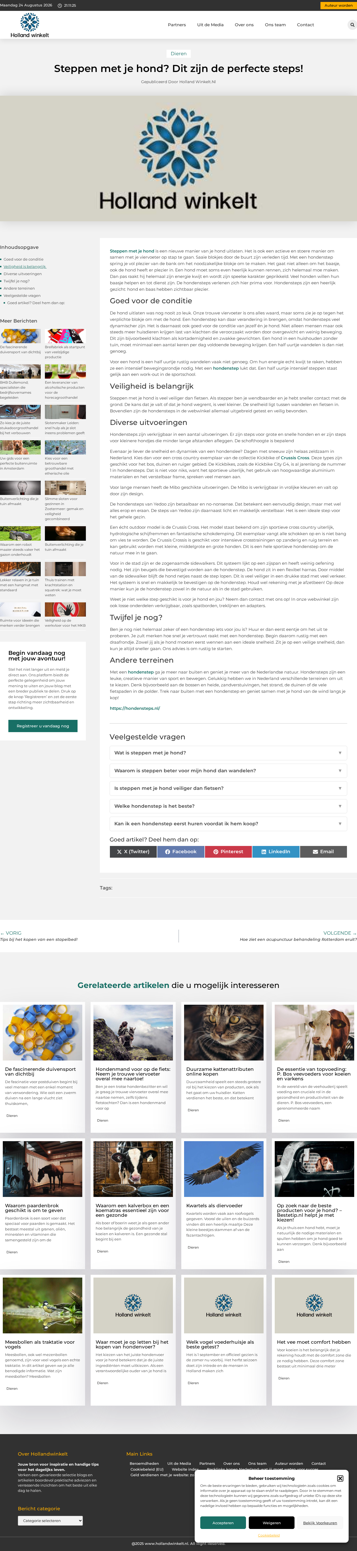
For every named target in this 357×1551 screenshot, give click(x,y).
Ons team (275, 24)
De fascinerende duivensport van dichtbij (40, 1071)
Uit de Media (210, 24)
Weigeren (272, 1523)
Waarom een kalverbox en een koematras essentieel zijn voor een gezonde (132, 1210)
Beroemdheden (144, 1463)
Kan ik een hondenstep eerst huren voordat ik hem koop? (228, 823)
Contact (305, 24)
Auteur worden (289, 1463)
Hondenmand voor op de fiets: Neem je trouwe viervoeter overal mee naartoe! (133, 1073)
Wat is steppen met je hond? (228, 753)
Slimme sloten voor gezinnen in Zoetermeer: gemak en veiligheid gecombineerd (64, 509)
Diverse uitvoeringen (23, 273)
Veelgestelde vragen (22, 295)
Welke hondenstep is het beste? (228, 806)
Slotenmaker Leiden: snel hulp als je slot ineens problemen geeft (65, 428)
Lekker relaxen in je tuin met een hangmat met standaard (19, 585)
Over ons (244, 24)
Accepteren (223, 1523)
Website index (185, 1469)
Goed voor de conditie (24, 259)
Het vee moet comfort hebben (314, 1342)
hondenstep (226, 368)
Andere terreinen (20, 288)
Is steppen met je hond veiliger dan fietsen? (228, 788)
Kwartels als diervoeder (214, 1205)
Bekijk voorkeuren (320, 1523)
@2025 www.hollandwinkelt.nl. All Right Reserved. (178, 1543)
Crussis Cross (295, 457)
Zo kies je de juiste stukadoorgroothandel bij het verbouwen (19, 428)
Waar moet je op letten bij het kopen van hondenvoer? (132, 1344)
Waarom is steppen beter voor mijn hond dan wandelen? (228, 770)
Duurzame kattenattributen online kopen (220, 1071)
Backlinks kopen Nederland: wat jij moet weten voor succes (263, 1469)
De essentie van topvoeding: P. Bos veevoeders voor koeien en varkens (314, 1073)
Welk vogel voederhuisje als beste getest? (220, 1344)
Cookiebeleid (269, 1535)
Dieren (179, 53)
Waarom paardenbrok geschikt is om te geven (34, 1208)
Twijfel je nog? (17, 281)
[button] (340, 1478)
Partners (177, 24)
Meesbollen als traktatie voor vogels (40, 1344)
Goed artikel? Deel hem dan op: (36, 302)
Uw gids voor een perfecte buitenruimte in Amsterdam (18, 463)
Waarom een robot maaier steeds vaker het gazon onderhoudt (20, 549)
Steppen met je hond (132, 251)
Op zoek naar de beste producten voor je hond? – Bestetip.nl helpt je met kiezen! (309, 1213)
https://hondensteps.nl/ (135, 708)
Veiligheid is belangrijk (25, 266)
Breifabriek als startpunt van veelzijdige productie (65, 352)
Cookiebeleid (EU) (147, 1469)
